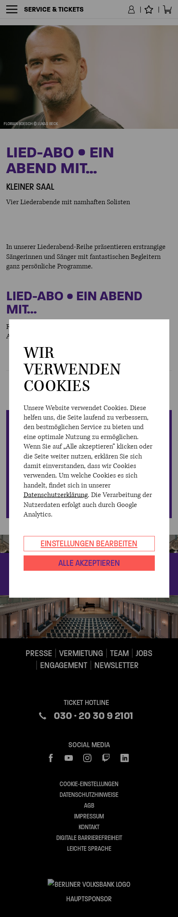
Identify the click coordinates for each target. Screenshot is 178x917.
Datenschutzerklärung (56, 495)
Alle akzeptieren (89, 562)
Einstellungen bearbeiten (89, 543)
